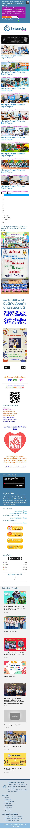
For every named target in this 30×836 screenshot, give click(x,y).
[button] (4, 193)
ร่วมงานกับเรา (8, 811)
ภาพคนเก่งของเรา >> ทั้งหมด (19, 523)
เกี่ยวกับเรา (8, 799)
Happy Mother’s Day (10, 631)
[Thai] (3, 19)
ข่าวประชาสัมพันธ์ (9, 801)
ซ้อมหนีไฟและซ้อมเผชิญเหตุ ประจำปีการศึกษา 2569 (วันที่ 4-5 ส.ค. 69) (14, 653)
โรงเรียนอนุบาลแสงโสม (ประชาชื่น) (13, 816)
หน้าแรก (7, 798)
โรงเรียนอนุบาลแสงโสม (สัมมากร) (13, 818)
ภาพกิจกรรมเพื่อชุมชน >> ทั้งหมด (18, 513)
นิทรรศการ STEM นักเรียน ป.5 (12, 747)
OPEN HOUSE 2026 (10, 676)
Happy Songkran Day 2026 (12, 725)
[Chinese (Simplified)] (7, 19)
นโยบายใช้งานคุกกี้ (7, 17)
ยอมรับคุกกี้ (15, 17)
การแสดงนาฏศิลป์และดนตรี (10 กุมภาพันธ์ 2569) (13, 769)
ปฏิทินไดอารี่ (8, 803)
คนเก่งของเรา (8, 807)
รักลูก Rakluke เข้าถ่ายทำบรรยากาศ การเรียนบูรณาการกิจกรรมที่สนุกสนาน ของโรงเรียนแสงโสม (14, 608)
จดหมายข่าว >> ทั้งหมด (21, 511)
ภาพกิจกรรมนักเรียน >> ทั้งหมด (18, 518)
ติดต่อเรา (7, 809)
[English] (11, 19)
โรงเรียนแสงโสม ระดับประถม (12, 820)
